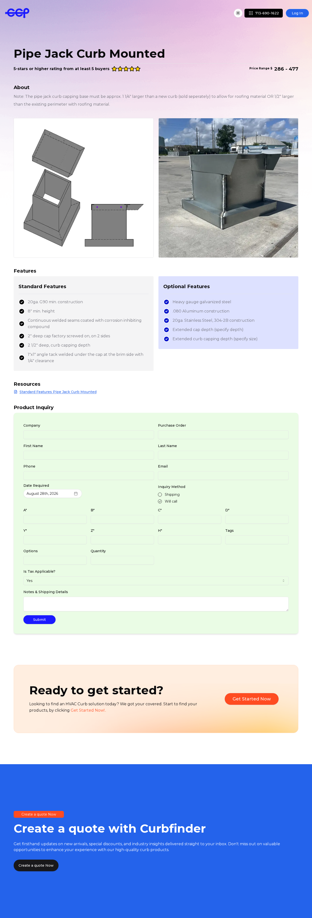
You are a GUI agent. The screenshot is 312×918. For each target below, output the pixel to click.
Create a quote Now (36, 865)
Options (30, 551)
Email (163, 466)
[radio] (160, 494)
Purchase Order (172, 425)
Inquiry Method (171, 487)
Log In (297, 13)
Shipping (172, 494)
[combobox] (156, 580)
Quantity (98, 551)
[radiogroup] (223, 498)
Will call (171, 501)
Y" (25, 530)
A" (25, 510)
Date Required (36, 485)
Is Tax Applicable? (39, 571)
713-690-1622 (267, 13)
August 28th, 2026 (42, 493)
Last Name (167, 446)
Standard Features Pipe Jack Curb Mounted (58, 392)
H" (160, 530)
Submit (39, 619)
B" (93, 510)
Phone (29, 466)
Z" (92, 530)
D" (227, 510)
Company (31, 425)
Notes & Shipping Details (45, 592)
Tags (229, 530)
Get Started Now (252, 699)
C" (160, 510)
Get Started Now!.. (88, 710)
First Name (33, 446)
